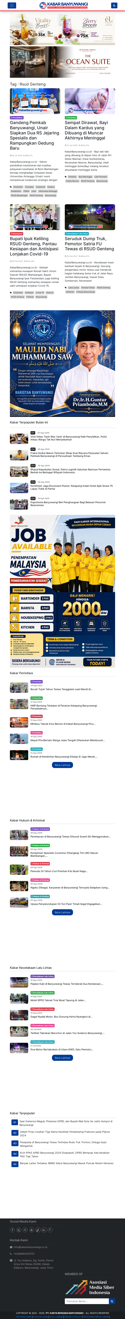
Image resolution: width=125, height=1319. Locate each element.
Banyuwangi (50, 195)
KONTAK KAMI (40, 1317)
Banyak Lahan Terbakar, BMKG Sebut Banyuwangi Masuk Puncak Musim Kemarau (66, 1163)
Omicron (49, 292)
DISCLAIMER (56, 1317)
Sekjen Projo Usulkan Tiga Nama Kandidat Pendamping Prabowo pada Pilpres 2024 (65, 1133)
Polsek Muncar (72, 181)
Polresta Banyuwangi (86, 292)
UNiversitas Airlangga (48, 191)
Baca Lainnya (62, 764)
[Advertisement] (62, 793)
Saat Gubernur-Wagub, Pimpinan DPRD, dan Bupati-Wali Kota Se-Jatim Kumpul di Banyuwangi (66, 1123)
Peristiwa (72, 177)
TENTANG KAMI (23, 1317)
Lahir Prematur (101, 177)
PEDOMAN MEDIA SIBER (96, 1317)
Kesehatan (18, 187)
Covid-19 (40, 292)
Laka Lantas (73, 287)
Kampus (51, 187)
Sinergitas (29, 187)
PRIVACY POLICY (73, 1317)
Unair (34, 191)
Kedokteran (16, 191)
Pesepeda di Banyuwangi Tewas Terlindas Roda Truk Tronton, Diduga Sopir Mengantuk (63, 1144)
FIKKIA (26, 191)
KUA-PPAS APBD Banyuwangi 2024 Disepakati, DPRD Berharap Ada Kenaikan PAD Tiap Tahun (64, 1154)
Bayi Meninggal (85, 177)
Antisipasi (29, 292)
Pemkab (30, 297)
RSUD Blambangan (19, 195)
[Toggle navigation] (12, 5)
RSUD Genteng (36, 195)
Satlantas (70, 292)
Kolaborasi (40, 187)
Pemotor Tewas (88, 287)
